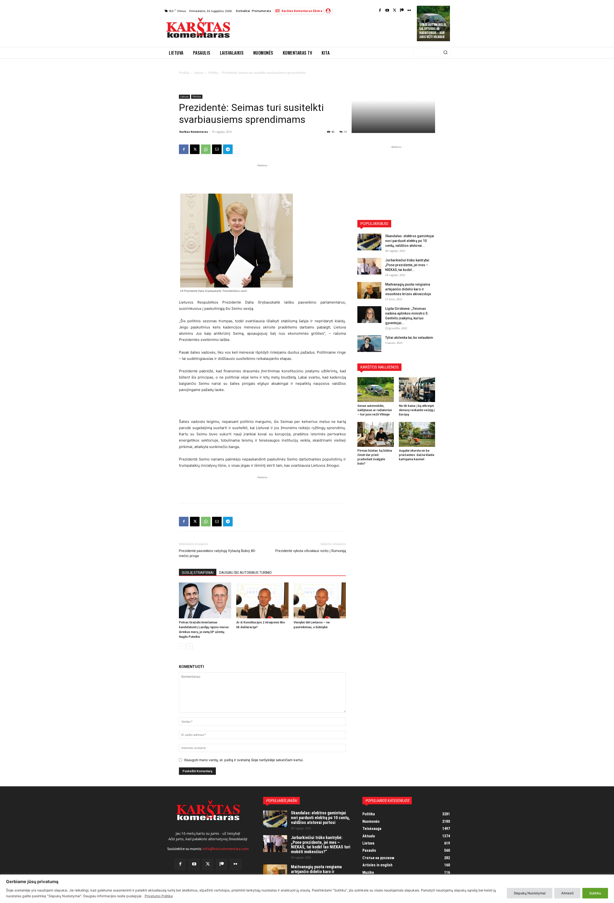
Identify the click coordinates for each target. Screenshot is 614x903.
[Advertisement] (324, 29)
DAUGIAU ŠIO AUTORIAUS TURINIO (245, 573)
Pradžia (184, 73)
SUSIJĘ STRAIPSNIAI (197, 573)
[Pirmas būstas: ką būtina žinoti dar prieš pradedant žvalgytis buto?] (375, 434)
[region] (307, 888)
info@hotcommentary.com (226, 849)
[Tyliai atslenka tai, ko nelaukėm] (369, 343)
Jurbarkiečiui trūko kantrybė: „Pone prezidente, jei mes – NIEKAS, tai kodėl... (407, 265)
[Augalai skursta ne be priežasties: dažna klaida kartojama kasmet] (417, 434)
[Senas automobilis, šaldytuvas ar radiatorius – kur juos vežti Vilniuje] (375, 389)
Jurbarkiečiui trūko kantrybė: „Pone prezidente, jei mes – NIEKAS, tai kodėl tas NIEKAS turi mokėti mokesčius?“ (320, 844)
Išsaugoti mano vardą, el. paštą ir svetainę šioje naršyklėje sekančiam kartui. (243, 760)
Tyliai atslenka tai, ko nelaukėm (409, 337)
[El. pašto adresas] (217, 149)
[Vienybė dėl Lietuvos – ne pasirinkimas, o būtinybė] (320, 600)
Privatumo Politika (159, 896)
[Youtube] (387, 10)
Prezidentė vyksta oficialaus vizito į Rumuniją (310, 551)
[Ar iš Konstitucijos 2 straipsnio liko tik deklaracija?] (262, 600)
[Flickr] (409, 10)
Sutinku (595, 893)
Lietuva (198, 73)
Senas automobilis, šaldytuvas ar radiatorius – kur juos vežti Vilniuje (433, 30)
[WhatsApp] (206, 149)
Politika (213, 73)
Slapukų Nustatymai (529, 893)
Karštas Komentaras (193, 131)
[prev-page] (182, 646)
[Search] (445, 53)
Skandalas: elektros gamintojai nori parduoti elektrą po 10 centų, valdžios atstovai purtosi (320, 817)
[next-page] (190, 646)
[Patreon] (402, 10)
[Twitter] (394, 10)
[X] (195, 149)
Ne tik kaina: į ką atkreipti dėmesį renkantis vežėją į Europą (417, 410)
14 (345, 131)
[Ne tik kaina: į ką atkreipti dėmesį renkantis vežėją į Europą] (417, 389)
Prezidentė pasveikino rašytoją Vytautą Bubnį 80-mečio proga (217, 553)
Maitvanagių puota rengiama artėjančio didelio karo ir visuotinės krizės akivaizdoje (408, 289)
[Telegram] (228, 149)
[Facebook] (380, 10)
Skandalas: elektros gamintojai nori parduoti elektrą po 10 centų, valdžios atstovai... (409, 240)
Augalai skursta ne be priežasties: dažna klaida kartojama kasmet (416, 455)
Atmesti (567, 893)
